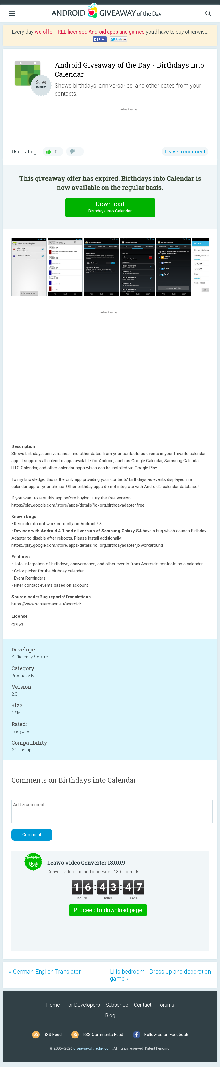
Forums (165, 1005)
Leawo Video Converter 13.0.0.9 (86, 862)
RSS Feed (53, 1034)
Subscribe (117, 1005)
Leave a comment (185, 152)
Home (53, 1005)
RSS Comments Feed (103, 1034)
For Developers (83, 1005)
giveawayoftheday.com (92, 1048)
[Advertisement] (133, 125)
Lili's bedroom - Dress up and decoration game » (160, 975)
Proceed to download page (108, 910)
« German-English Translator (45, 971)
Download (110, 207)
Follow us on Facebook (166, 1034)
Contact (143, 1005)
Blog (110, 1015)
